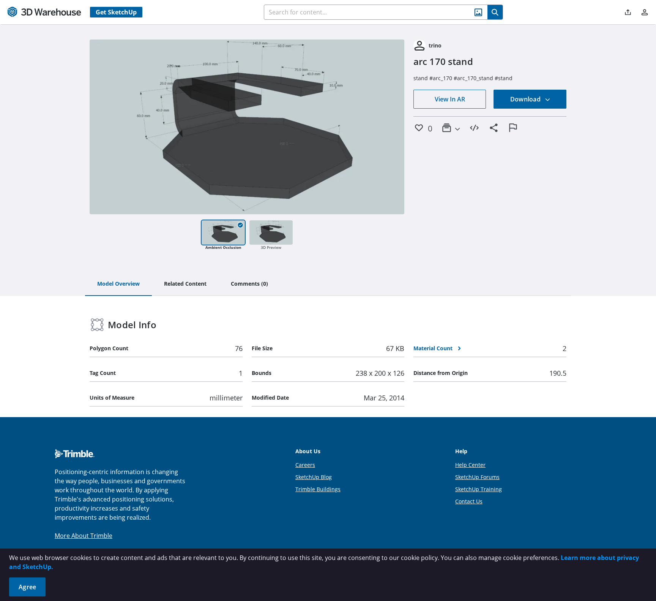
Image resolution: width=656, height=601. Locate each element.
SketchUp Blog (313, 477)
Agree (27, 587)
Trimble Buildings (318, 489)
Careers (305, 464)
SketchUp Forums (477, 477)
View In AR (450, 99)
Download (526, 99)
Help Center (470, 464)
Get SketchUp (116, 12)
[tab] (118, 284)
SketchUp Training (478, 489)
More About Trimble (83, 535)
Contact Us (469, 501)
